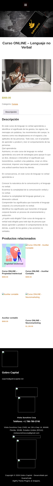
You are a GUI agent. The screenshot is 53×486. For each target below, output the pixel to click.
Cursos (15, 104)
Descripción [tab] (11, 112)
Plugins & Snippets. (32, 481)
